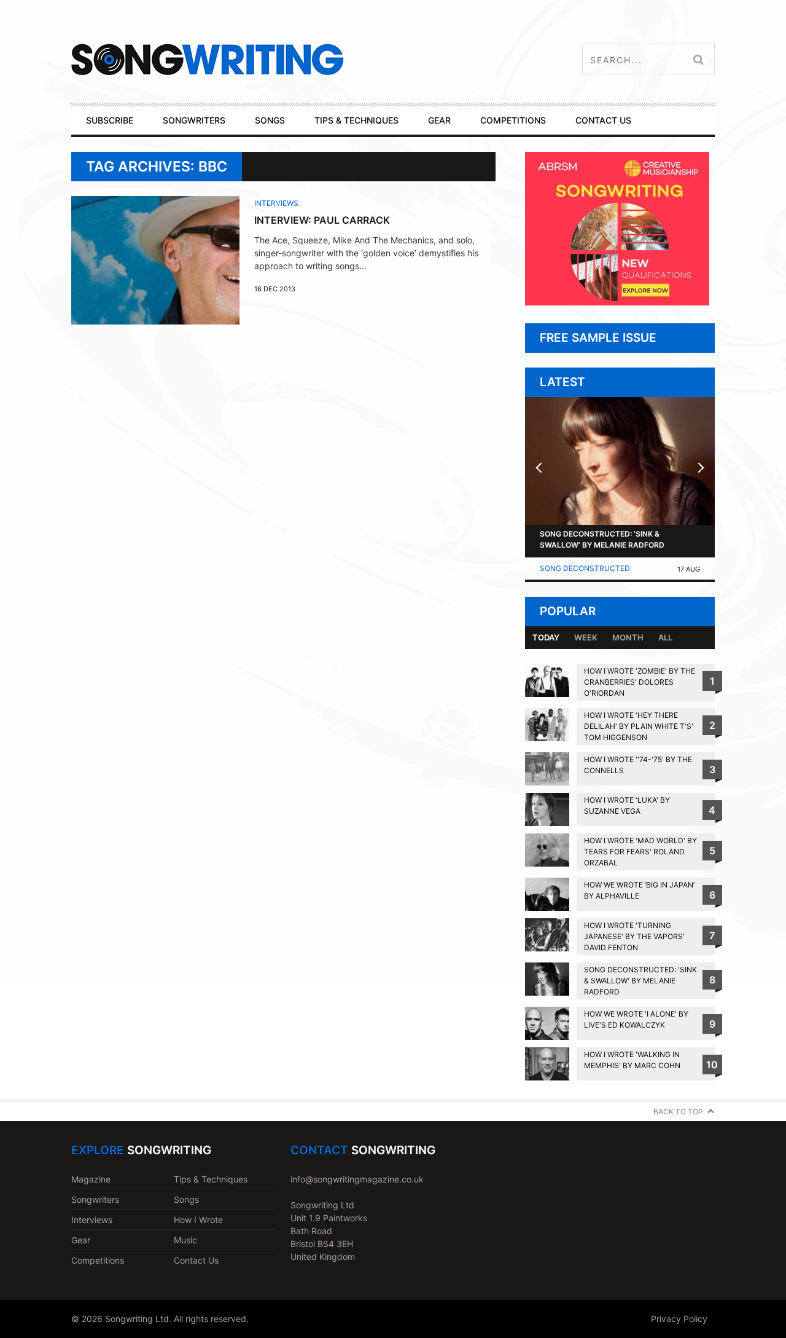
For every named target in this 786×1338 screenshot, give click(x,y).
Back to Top (678, 1111)
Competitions (97, 1260)
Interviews (276, 203)
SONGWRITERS (194, 120)
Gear (80, 1240)
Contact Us (196, 1260)
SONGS (270, 120)
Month (628, 637)
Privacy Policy (679, 1318)
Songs (186, 1199)
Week (585, 637)
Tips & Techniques (210, 1179)
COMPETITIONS (513, 120)
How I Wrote (198, 1219)
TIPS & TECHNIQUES (356, 120)
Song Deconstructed (585, 568)
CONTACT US (603, 120)
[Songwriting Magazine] (280, 59)
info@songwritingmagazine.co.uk (357, 1179)
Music (185, 1240)
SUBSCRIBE (109, 120)
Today (545, 637)
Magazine (91, 1179)
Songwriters (95, 1199)
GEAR (439, 120)
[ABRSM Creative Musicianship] (617, 302)
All (665, 637)
